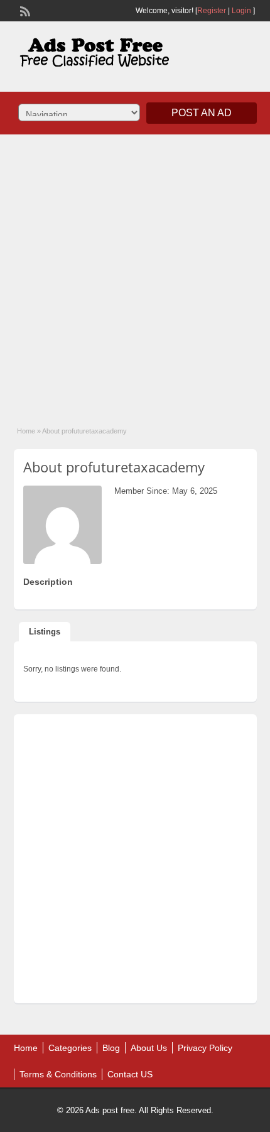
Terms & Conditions (58, 1074)
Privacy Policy (205, 1048)
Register (211, 10)
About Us (149, 1048)
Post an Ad (201, 112)
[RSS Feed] (24, 10)
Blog (111, 1048)
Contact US (130, 1074)
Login (241, 10)
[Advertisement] (135, 272)
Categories (70, 1048)
